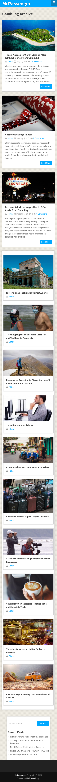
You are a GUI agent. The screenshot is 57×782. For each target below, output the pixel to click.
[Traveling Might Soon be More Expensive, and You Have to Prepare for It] (28, 318)
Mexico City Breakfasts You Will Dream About (29, 750)
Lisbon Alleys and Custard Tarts (23, 754)
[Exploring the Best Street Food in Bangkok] (28, 450)
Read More (45, 86)
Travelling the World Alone (19, 425)
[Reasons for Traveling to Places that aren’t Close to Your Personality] (28, 363)
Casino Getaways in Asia (18, 134)
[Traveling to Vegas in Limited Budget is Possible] (28, 632)
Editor (10, 61)
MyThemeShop (32, 778)
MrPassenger (16, 3)
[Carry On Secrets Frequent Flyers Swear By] (28, 496)
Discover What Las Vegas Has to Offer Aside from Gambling (26, 209)
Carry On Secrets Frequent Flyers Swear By (27, 516)
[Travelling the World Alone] (28, 408)
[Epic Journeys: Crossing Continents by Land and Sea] (28, 677)
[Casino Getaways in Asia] (28, 113)
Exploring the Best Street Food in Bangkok (27, 467)
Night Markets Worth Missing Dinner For (27, 747)
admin (10, 138)
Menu (54, 3)
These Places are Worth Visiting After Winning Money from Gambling (25, 56)
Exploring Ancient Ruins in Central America (27, 292)
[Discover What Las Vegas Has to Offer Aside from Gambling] (28, 187)
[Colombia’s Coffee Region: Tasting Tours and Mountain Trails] (28, 587)
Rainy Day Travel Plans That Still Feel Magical (29, 736)
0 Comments (36, 61)
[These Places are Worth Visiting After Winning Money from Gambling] (28, 35)
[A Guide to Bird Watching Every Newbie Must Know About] (28, 542)
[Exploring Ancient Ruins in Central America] (28, 272)
